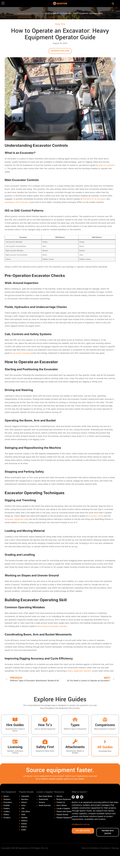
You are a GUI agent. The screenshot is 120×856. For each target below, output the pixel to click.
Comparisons (105, 725)
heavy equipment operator (79, 671)
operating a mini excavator (17, 202)
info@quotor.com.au (81, 824)
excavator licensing (21, 353)
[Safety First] (45, 741)
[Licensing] (15, 741)
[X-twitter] (77, 796)
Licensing (15, 747)
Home (20, 13)
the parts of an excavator (94, 199)
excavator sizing (96, 516)
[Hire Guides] (15, 719)
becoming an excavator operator (52, 626)
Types (75, 725)
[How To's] (45, 719)
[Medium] (81, 796)
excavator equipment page (17, 519)
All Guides (105, 747)
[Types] (75, 719)
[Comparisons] (105, 719)
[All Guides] (105, 741)
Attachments (75, 747)
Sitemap (115, 848)
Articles (28, 13)
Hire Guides (15, 725)
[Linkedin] (73, 796)
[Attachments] (75, 741)
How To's (38, 13)
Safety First (45, 747)
